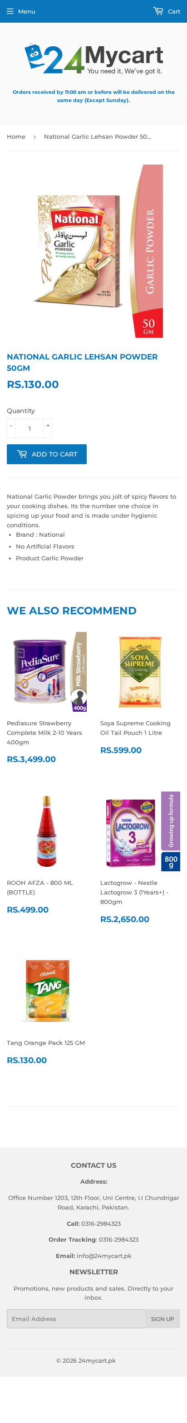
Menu (26, 11)
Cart (173, 11)
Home (16, 136)
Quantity (21, 411)
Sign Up (162, 1319)
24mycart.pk (97, 1360)
